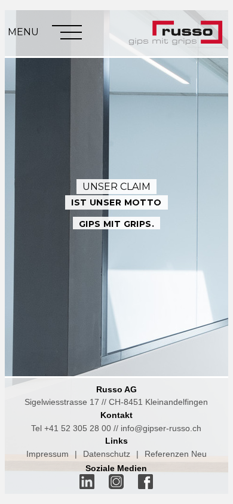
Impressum (47, 454)
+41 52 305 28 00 (77, 428)
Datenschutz (106, 454)
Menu (23, 32)
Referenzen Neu (176, 454)
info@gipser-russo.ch (161, 428)
